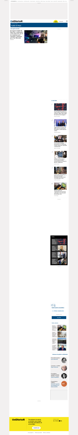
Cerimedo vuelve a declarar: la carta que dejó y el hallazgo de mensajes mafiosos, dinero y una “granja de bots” (54, 261)
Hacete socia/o (56, 21)
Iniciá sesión (61, 21)
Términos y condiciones (46, 432)
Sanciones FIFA (55, 1)
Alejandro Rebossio (57, 132)
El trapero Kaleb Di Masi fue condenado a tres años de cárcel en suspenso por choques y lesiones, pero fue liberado (16, 34)
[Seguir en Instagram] (57, 420)
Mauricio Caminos (57, 116)
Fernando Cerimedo (32, 1)
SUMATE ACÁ (36, 428)
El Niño (64, 1)
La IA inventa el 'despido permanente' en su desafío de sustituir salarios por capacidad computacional (60, 144)
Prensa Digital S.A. (31, 432)
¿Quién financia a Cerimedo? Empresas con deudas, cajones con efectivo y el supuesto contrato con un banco (54, 248)
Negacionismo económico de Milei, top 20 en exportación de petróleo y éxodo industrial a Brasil (60, 129)
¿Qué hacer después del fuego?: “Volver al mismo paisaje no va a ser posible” (54, 341)
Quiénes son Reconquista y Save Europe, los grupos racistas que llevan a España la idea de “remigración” (60, 160)
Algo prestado (67, 1)
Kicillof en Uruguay (42, 1)
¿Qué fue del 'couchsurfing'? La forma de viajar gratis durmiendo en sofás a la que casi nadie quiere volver (60, 176)
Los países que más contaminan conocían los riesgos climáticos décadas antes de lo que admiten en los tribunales (54, 347)
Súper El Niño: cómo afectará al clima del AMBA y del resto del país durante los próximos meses (54, 334)
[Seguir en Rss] (61, 420)
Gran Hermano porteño (26, 1)
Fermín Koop (56, 195)
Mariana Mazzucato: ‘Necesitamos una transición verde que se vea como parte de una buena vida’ (60, 192)
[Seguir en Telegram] (56, 420)
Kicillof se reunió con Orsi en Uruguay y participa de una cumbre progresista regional (54, 255)
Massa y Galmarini (48, 1)
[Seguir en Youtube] (59, 420)
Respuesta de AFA (60, 1)
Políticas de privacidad (38, 432)
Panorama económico (20, 1)
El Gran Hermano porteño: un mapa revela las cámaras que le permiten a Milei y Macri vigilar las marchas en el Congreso (60, 113)
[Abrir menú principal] (67, 21)
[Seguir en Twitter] (53, 420)
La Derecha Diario (38, 1)
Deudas (52, 1)
